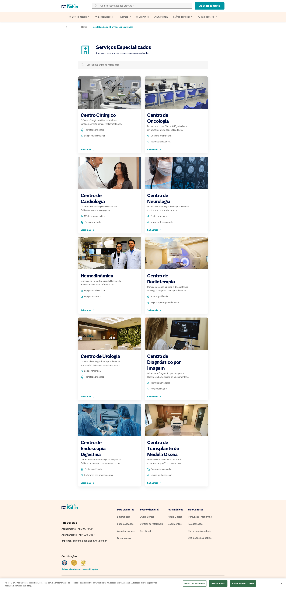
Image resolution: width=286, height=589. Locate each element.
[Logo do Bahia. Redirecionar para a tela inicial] (73, 6)
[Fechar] (281, 583)
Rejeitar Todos (218, 583)
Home (84, 27)
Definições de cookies (200, 538)
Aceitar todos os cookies (242, 583)
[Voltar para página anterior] (67, 27)
